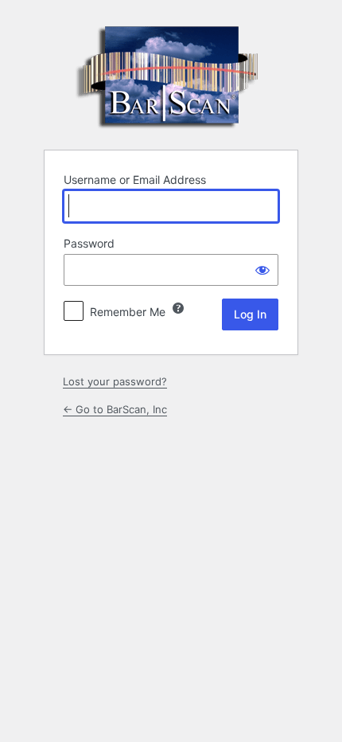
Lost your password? (115, 381)
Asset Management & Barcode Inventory (171, 74)
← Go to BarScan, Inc (115, 409)
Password (89, 243)
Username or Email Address (135, 179)
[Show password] (262, 270)
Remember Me (127, 311)
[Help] (178, 308)
